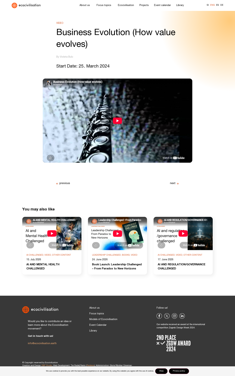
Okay (161, 371)
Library (180, 5)
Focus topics (104, 5)
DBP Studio (47, 366)
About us (85, 5)
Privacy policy (179, 371)
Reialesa (90, 366)
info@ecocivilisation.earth (42, 343)
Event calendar (162, 5)
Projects (144, 5)
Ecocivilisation (126, 5)
